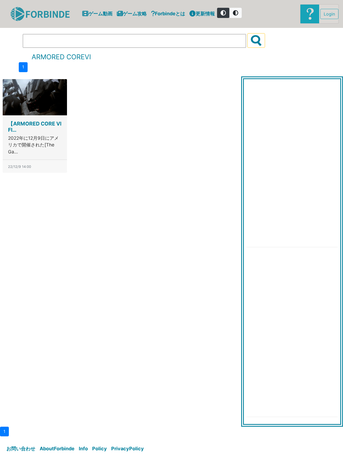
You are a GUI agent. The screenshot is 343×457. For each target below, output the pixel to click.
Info (83, 448)
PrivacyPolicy (127, 448)
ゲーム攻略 (135, 13)
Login (329, 14)
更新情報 (205, 13)
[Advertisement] (287, 162)
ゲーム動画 (100, 13)
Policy (99, 448)
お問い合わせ (20, 448)
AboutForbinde (57, 448)
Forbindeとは (170, 13)
